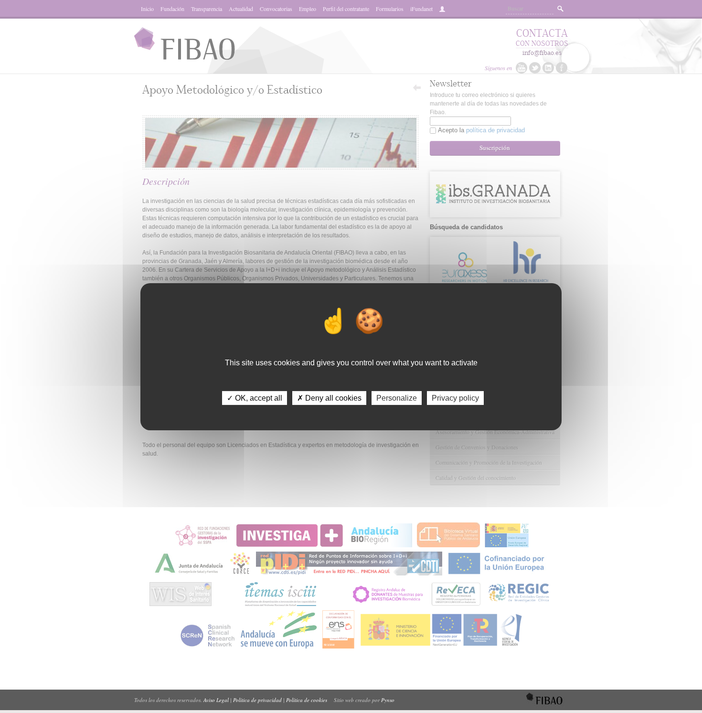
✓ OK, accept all (254, 398)
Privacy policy (455, 398)
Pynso (387, 699)
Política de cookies (306, 699)
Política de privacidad (257, 699)
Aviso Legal (216, 699)
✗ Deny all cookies (329, 398)
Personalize (396, 398)
